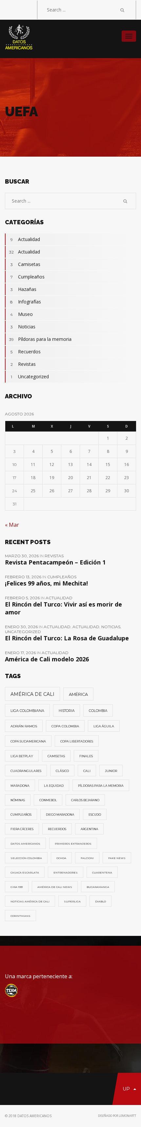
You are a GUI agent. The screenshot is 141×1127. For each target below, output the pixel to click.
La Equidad (54, 785)
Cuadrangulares (25, 771)
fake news (117, 858)
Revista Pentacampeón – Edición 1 (55, 562)
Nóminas (17, 800)
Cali (87, 771)
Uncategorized (30, 376)
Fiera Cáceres (21, 829)
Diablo (100, 901)
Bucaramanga (98, 887)
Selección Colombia (26, 858)
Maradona (20, 785)
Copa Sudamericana (28, 741)
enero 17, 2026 (21, 652)
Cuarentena (102, 872)
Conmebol (48, 800)
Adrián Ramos (23, 726)
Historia (66, 711)
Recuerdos (25, 351)
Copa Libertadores (76, 741)
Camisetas (25, 264)
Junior (111, 771)
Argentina (89, 829)
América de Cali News (54, 887)
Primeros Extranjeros (73, 843)
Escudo (95, 814)
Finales (86, 756)
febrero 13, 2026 (23, 576)
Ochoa (61, 858)
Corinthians (20, 915)
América (78, 694)
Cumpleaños (27, 277)
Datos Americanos (25, 843)
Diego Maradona (60, 814)
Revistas (23, 364)
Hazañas (23, 289)
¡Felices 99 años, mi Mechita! (46, 583)
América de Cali (32, 694)
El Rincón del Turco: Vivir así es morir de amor (63, 608)
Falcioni (87, 858)
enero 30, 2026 (22, 626)
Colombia (98, 711)
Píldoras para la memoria (40, 339)
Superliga (72, 901)
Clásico (62, 771)
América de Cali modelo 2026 (47, 659)
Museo (21, 314)
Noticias (23, 326)
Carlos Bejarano (85, 800)
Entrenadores (65, 872)
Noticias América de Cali (30, 901)
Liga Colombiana (27, 710)
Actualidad (25, 239)
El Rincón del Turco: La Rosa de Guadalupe (67, 638)
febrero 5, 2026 (23, 597)
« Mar (12, 524)
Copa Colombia (65, 726)
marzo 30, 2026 (22, 555)
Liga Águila (103, 726)
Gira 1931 (16, 887)
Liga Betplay (21, 756)
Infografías (25, 301)
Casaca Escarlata (24, 872)
